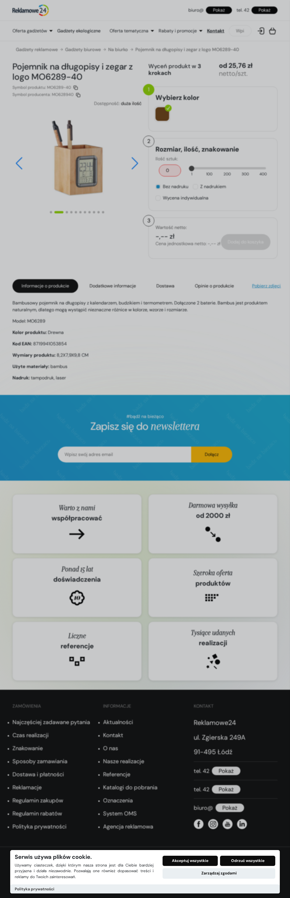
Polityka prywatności (34, 889)
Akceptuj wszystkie (190, 860)
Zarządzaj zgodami (219, 873)
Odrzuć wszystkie (248, 860)
